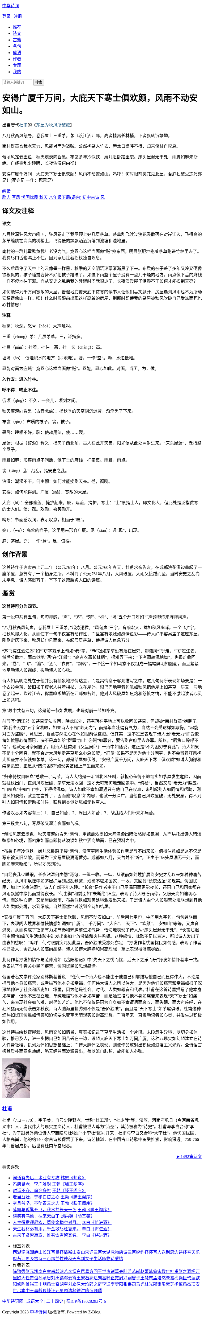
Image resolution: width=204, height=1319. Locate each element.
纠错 (6, 191)
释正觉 (112, 1278)
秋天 (43, 197)
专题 (17, 65)
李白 (42, 1271)
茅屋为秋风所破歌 (53, 125)
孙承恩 (44, 1278)
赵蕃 (144, 1271)
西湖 (17, 1252)
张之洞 (184, 1271)
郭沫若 (61, 1271)
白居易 (82, 1271)
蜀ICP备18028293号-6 (86, 1301)
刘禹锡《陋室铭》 (78, 1216)
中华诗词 (10, 5)
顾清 (68, 1290)
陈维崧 (27, 1284)
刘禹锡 (57, 1278)
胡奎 (64, 1284)
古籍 (17, 40)
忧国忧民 (29, 197)
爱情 (119, 1258)
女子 (89, 1258)
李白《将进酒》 (97, 1222)
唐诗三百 (127, 1252)
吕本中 (23, 1290)
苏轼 (136, 1271)
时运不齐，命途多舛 (32, 1190)
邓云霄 (70, 1278)
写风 (16, 197)
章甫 (51, 1271)
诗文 (17, 33)
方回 (93, 1271)
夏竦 (46, 1290)
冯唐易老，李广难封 (32, 1184)
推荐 (17, 27)
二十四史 (54, 1301)
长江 (46, 1252)
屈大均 (82, 1284)
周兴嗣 (125, 1278)
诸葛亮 (116, 1271)
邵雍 (157, 1284)
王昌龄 (36, 1290)
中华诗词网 (12, 1301)
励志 (6, 197)
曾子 (136, 1278)
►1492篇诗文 (189, 1156)
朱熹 (170, 1278)
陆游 (127, 1271)
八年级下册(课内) (65, 197)
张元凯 (32, 1271)
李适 (106, 1284)
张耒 (127, 1284)
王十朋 (40, 1284)
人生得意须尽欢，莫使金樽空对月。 (47, 1222)
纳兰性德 (59, 1258)
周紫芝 (168, 1284)
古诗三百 (42, 1258)
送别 (166, 1252)
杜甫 (23, 125)
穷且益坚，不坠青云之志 (36, 1203)
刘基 (102, 1278)
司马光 (138, 1284)
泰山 (80, 1252)
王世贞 (104, 1271)
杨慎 (178, 1284)
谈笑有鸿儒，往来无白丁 (36, 1216)
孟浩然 (159, 1278)
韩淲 (191, 1278)
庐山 (38, 1252)
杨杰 (187, 1284)
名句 (17, 46)
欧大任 (23, 1278)
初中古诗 (90, 197)
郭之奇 (95, 1284)
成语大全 (34, 1301)
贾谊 (34, 1278)
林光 (148, 1284)
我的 (17, 71)
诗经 (182, 1252)
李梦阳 (116, 1284)
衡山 (72, 1252)
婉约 (140, 1252)
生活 (98, 1258)
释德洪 (78, 1290)
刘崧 (72, 1284)
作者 (17, 59)
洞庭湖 (27, 1252)
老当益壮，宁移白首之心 (36, 1197)
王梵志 (146, 1278)
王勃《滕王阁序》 (69, 1184)
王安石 (82, 1278)
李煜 (72, 1271)
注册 (18, 16)
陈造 (89, 1290)
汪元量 (57, 1290)
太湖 (106, 1252)
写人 (157, 1252)
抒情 (64, 1252)
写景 (55, 1252)
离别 (80, 1258)
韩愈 (153, 1271)
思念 (174, 1252)
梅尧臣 (180, 1278)
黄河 (21, 1258)
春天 (191, 1252)
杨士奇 (53, 1284)
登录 (6, 16)
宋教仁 (163, 1271)
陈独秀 (19, 1271)
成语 (17, 52)
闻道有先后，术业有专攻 (36, 1178)
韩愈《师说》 (73, 1178)
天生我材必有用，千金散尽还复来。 (47, 1229)
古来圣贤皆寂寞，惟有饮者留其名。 (47, 1235)
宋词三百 (93, 1252)
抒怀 (148, 1252)
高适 (93, 1278)
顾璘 (98, 1290)
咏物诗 (108, 1258)
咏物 (114, 1252)
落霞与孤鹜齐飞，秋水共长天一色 (44, 1209)
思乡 (30, 1258)
